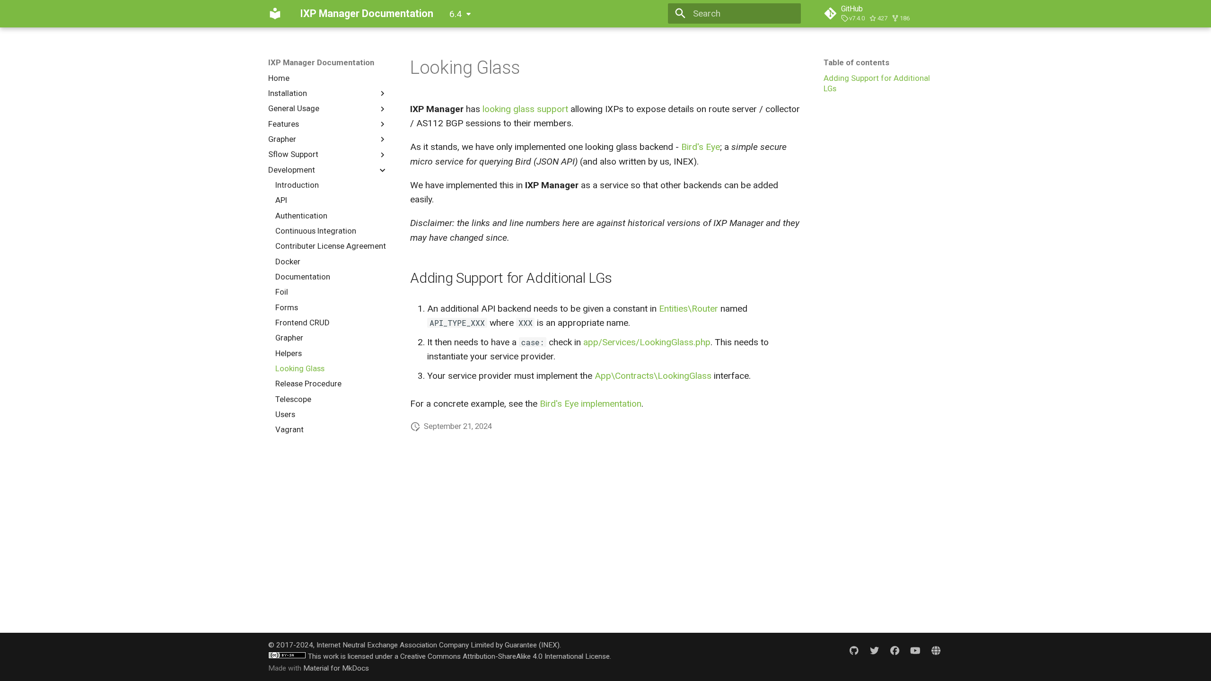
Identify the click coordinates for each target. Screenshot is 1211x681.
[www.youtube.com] (915, 651)
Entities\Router (688, 308)
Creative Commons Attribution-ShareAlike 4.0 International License (505, 656)
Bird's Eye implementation (590, 403)
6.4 (455, 14)
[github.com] (854, 651)
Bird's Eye (700, 146)
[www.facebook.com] (895, 651)
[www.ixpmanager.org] (936, 651)
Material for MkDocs (336, 668)
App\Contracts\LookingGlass (653, 375)
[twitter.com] (875, 651)
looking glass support (525, 109)
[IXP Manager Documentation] (275, 13)
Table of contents (856, 62)
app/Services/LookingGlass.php (647, 342)
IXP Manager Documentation (321, 62)
